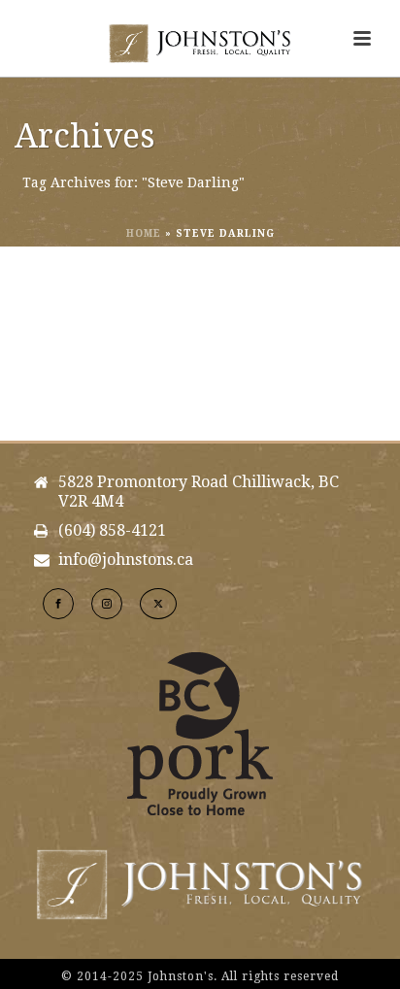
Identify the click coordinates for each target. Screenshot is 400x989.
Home (143, 233)
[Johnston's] (200, 43)
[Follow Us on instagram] (106, 603)
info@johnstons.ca (125, 560)
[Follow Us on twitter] (158, 603)
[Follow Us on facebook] (58, 603)
